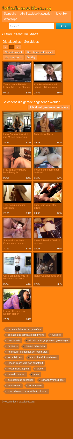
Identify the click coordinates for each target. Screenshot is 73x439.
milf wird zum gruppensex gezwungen (48, 340)
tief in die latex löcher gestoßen (24, 329)
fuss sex (56, 335)
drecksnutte (14, 340)
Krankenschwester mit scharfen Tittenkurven (45, 86)
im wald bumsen (16, 374)
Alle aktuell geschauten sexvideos (49, 107)
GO (63, 26)
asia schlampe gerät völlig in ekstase (27, 391)
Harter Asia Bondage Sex (47, 275)
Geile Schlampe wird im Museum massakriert (15, 277)
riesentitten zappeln (18, 368)
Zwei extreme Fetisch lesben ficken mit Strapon (16, 86)
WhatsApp (10, 19)
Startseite (10, 13)
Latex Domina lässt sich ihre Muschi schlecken (15, 135)
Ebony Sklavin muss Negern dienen (14, 312)
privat (36, 374)
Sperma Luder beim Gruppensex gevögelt (14, 242)
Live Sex (61, 13)
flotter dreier (14, 385)
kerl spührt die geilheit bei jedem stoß (27, 351)
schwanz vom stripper (52, 380)
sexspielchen (15, 357)
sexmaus (13, 346)
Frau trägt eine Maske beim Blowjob (14, 171)
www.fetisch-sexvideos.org (19, 401)
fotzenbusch (35, 385)
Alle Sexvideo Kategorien (36, 13)
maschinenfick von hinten (43, 357)
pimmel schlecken (35, 346)
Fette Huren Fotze (43, 134)
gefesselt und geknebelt (20, 380)
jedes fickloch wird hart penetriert (25, 363)
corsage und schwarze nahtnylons (26, 335)
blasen (40, 368)
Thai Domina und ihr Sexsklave (14, 206)
